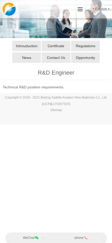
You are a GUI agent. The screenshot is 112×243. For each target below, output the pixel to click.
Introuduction (27, 46)
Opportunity (85, 58)
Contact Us (56, 58)
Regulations (85, 46)
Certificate (56, 46)
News (26, 58)
